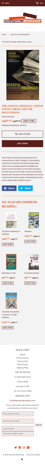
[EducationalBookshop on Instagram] (24, 448)
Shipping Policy (22, 368)
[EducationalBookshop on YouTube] (28, 448)
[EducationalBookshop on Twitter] (15, 448)
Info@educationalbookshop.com (22, 401)
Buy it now (22, 143)
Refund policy (22, 364)
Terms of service (22, 358)
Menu (7, 3)
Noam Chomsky (8, 117)
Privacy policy (22, 361)
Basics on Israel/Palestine (20, 34)
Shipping (5, 125)
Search (22, 355)
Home (4, 34)
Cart (41, 3)
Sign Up (39, 425)
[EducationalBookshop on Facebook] (19, 448)
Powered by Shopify (33, 455)
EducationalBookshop (16, 455)
